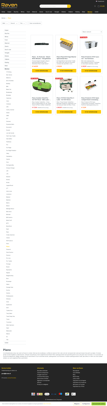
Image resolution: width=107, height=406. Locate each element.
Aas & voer (8, 49)
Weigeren (77, 403)
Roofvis (7, 33)
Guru (7, 162)
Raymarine (9, 269)
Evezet (8, 130)
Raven (8, 267)
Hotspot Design (10, 168)
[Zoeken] (69, 6)
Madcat (8, 197)
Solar (7, 301)
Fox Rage (8, 147)
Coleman (8, 104)
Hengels (7, 53)
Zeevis (6, 46)
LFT (7, 188)
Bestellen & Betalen (42, 370)
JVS (7, 173)
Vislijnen (7, 59)
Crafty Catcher (10, 109)
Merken (7, 69)
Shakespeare (9, 296)
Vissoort (13, 23)
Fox (7, 144)
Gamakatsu (9, 156)
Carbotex (8, 98)
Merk (4, 23)
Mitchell (8, 214)
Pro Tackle (9, 261)
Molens (7, 56)
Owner (8, 237)
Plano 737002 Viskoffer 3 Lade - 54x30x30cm (65, 98)
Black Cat (8, 89)
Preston (8, 255)
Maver (8, 205)
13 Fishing (8, 72)
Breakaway (9, 92)
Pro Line (8, 258)
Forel (6, 40)
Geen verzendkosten (35, 23)
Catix (7, 101)
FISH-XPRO (9, 139)
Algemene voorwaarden (43, 380)
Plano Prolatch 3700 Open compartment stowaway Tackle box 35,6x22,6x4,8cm (90, 99)
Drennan (8, 121)
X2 (7, 336)
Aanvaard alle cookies (99, 403)
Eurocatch (9, 127)
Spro (7, 307)
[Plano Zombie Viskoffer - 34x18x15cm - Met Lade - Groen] (42, 85)
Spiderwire (9, 304)
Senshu (8, 293)
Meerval (7, 43)
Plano (7, 246)
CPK (7, 106)
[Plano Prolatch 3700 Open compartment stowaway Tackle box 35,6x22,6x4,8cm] (91, 85)
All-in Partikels (10, 80)
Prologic (8, 264)
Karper (6, 30)
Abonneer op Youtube (79, 384)
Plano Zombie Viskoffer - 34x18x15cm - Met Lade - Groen (41, 99)
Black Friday (76, 376)
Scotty (8, 290)
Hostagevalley (10, 165)
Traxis (7, 319)
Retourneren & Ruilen (42, 378)
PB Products (9, 240)
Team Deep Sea (10, 316)
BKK (7, 86)
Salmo (7, 284)
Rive (7, 278)
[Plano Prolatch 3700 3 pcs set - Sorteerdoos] (91, 44)
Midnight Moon (10, 208)
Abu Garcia (9, 74)
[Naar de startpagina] (9, 5)
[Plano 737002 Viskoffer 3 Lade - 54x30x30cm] (66, 85)
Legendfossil (9, 185)
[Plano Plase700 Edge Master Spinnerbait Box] (66, 44)
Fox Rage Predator (11, 150)
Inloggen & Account (42, 374)
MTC (7, 223)
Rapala (8, 272)
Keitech (8, 176)
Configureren (86, 403)
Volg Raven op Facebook (79, 382)
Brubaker (8, 95)
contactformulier (11, 377)
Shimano (8, 299)
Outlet (6, 342)
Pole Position (9, 252)
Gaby (7, 153)
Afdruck (39, 382)
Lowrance (8, 194)
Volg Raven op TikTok (78, 386)
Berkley (8, 83)
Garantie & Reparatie (42, 372)
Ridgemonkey (9, 275)
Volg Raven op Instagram (79, 380)
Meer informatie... (47, 403)
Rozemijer (8, 281)
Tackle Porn (9, 310)
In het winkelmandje (42, 70)
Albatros (8, 77)
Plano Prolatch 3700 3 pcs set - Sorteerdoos (90, 57)
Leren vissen (76, 378)
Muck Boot (9, 226)
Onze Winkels (76, 372)
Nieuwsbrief (76, 370)
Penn (7, 243)
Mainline (8, 200)
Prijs (21, 23)
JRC (7, 171)
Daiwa (7, 112)
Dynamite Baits (10, 124)
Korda (7, 182)
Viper (7, 328)
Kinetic (8, 179)
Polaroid (8, 249)
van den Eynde (10, 133)
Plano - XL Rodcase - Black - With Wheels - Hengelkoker (41, 57)
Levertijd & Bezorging (43, 376)
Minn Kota (8, 211)
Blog (74, 374)
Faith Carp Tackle (10, 136)
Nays (7, 232)
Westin (8, 333)
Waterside (9, 331)
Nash (7, 229)
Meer (6, 65)
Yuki (7, 339)
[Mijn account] (95, 6)
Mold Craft (9, 220)
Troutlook (8, 322)
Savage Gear (9, 287)
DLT (7, 118)
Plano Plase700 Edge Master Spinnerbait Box (66, 57)
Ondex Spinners (10, 235)
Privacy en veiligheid (42, 384)
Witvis (6, 36)
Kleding (7, 62)
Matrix (8, 203)
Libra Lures (9, 191)
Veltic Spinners (10, 325)
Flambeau (8, 141)
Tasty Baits (9, 313)
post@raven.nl (6, 373)
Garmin (8, 159)
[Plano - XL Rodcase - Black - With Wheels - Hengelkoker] (42, 44)
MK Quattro (9, 217)
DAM (7, 115)
